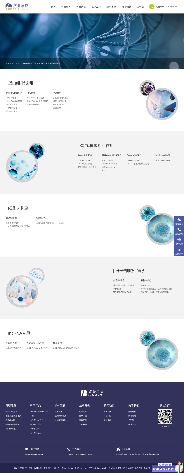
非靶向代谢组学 (60, 101)
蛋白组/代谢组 (39, 63)
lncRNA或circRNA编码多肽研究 (66, 348)
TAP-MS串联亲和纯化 (87, 167)
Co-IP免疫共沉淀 (85, 164)
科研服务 (26, 63)
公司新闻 (107, 411)
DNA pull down (133, 160)
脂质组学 (57, 108)
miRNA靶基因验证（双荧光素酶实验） (156, 289)
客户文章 (83, 411)
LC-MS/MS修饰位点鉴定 (37, 101)
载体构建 (117, 289)
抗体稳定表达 (60, 420)
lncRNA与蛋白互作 (14, 348)
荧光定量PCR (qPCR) (122, 292)
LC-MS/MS (112, 468)
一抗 (32, 416)
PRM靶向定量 (12, 108)
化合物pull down (163, 160)
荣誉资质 (132, 416)
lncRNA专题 (11, 429)
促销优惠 (107, 420)
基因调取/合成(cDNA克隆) (124, 285)
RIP (103, 170)
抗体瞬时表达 (60, 416)
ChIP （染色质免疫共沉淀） (139, 164)
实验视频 (83, 424)
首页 (53, 6)
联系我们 (132, 424)
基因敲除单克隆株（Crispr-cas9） (50, 223)
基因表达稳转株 (12, 223)
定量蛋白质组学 (54, 63)
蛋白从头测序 (33, 104)
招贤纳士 (132, 420)
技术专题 (83, 416)
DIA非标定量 (11, 98)
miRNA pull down (109, 167)
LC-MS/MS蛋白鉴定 (35, 98)
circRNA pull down (109, 164)
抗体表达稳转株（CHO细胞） (18, 226)
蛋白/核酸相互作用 (13, 416)
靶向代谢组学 (59, 104)
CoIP (104, 468)
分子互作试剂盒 (36, 420)
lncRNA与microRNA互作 (37, 348)
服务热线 (179, 232)
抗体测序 (58, 411)
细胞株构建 (10, 420)
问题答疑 (83, 420)
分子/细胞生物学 (12, 424)
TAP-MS (121, 468)
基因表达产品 (35, 424)
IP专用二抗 (34, 429)
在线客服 (179, 244)
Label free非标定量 (14, 101)
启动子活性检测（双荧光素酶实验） (155, 292)
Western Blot (11, 111)
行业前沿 (107, 416)
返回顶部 (179, 254)
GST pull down (84, 160)
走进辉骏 (132, 411)
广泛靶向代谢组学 (60, 98)
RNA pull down (108, 160)
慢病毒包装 (145, 285)
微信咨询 (179, 224)
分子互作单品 (35, 433)
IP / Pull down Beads (39, 411)
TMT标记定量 (11, 104)
